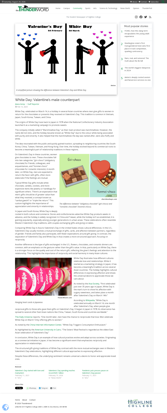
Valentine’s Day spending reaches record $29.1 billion (62, 371)
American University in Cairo (47, 329)
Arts (95, 8)
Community (77, 8)
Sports (87, 8)
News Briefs (125, 8)
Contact (143, 2)
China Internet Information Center (45, 324)
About (134, 2)
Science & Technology (108, 8)
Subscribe (154, 2)
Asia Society (93, 283)
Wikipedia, (90, 300)
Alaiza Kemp (20, 104)
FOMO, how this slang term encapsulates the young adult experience (137, 33)
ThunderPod (147, 8)
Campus (66, 8)
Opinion (136, 8)
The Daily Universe (23, 317)
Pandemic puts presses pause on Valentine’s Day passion (95, 371)
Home (58, 8)
